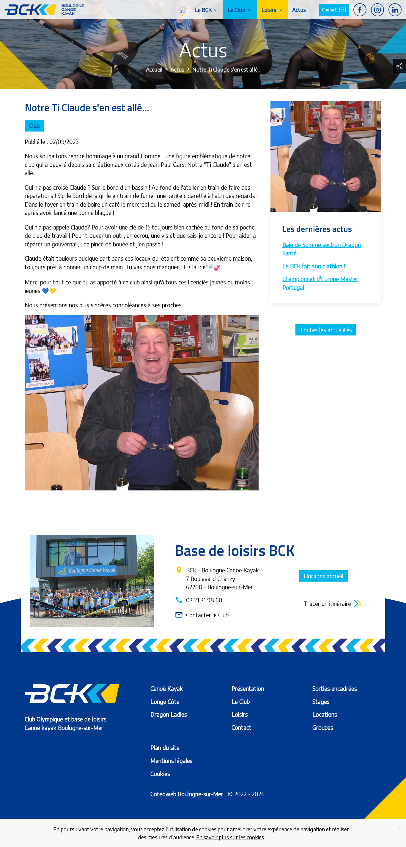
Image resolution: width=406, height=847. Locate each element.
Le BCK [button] (203, 9)
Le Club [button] (236, 9)
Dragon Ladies (168, 714)
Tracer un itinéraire (327, 603)
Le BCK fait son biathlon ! (313, 266)
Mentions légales (171, 760)
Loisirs (240, 714)
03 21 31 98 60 (198, 600)
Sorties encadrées (334, 688)
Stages (321, 701)
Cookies (160, 773)
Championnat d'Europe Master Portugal (320, 283)
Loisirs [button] (269, 9)
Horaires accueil (323, 576)
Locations (324, 714)
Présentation (248, 688)
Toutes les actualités (326, 329)
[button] (399, 66)
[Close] (399, 827)
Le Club (241, 701)
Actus (299, 9)
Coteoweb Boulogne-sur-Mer (186, 793)
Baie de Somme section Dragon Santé (321, 249)
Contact (329, 9)
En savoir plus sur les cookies (230, 837)
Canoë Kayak (166, 688)
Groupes (322, 727)
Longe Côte (165, 701)
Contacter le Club (202, 615)
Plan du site (165, 747)
